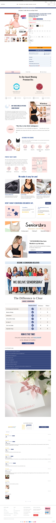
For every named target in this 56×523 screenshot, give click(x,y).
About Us (5, 509)
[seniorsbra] (3, 4)
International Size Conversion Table (8, 513)
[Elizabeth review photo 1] (7, 487)
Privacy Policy (5, 510)
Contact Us (15, 515)
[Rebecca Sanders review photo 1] (7, 477)
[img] (7, 434)
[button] (30, 17)
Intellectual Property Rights (7, 515)
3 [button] (28, 501)
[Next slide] (26, 39)
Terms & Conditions (6, 512)
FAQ (14, 509)
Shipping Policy (15, 512)
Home (17, 4)
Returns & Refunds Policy (17, 510)
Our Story (34, 4)
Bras (24, 4)
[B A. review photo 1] (7, 497)
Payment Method (16, 513)
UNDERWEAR (27, 4)
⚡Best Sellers (21, 4)
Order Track (31, 4)
